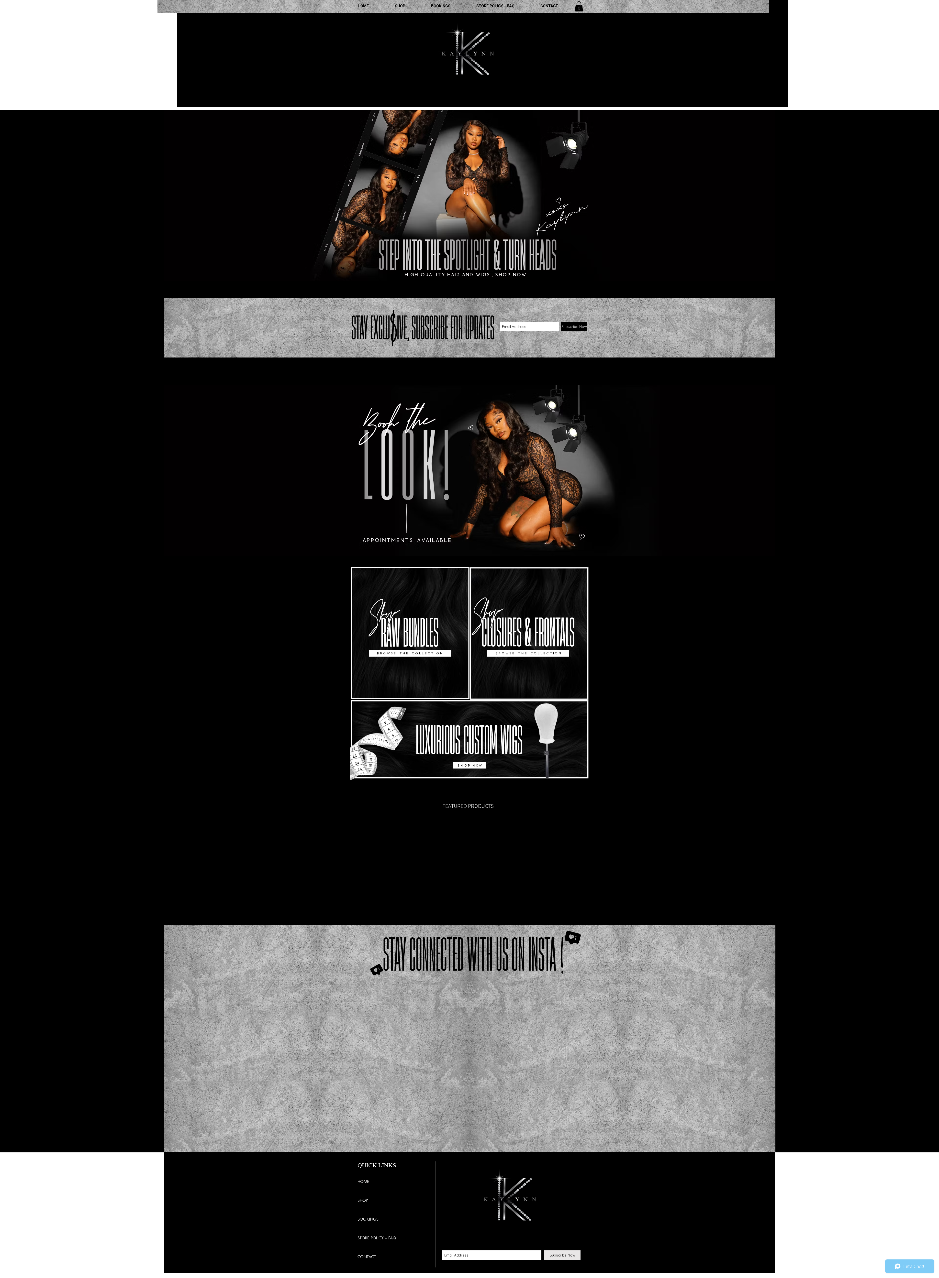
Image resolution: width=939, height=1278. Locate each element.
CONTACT (367, 1256)
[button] (579, 6)
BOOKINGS (368, 1219)
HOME (363, 1181)
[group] (469, 824)
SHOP (363, 1200)
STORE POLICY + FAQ (377, 1238)
